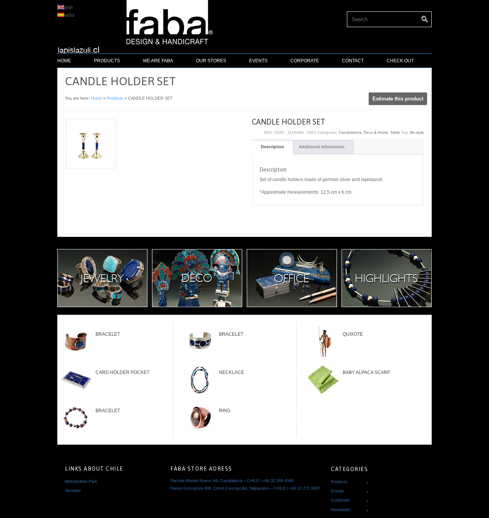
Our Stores (211, 60)
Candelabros (350, 132)
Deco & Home (376, 132)
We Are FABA (158, 60)
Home (64, 60)
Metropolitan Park (81, 481)
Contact (353, 60)
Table (395, 132)
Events (258, 60)
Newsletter (341, 509)
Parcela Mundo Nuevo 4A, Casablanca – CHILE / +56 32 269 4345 (231, 480)
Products (107, 60)
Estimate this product (397, 99)
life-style (417, 132)
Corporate (304, 60)
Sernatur (73, 490)
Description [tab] (272, 146)
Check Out (400, 60)
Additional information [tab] (322, 146)
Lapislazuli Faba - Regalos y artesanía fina (81, 47)
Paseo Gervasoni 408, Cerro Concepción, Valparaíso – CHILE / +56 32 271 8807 (245, 488)
